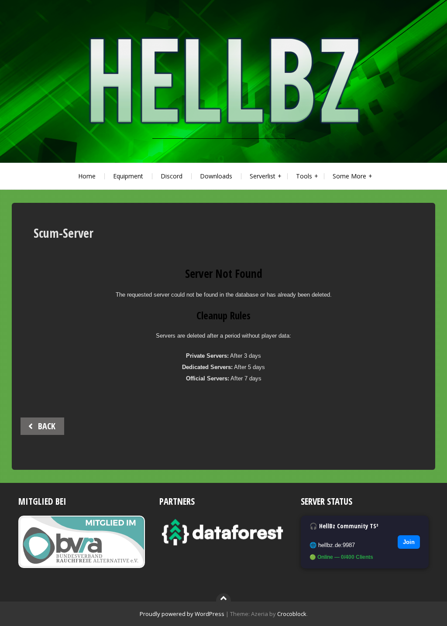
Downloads (216, 176)
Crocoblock (291, 614)
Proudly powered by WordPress (182, 614)
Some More (349, 176)
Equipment (128, 176)
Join (409, 542)
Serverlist (262, 176)
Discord (171, 176)
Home (87, 176)
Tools (304, 176)
